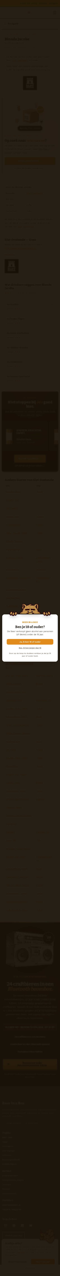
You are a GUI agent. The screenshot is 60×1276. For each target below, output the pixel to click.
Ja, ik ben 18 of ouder (30, 642)
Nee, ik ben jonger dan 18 (30, 648)
